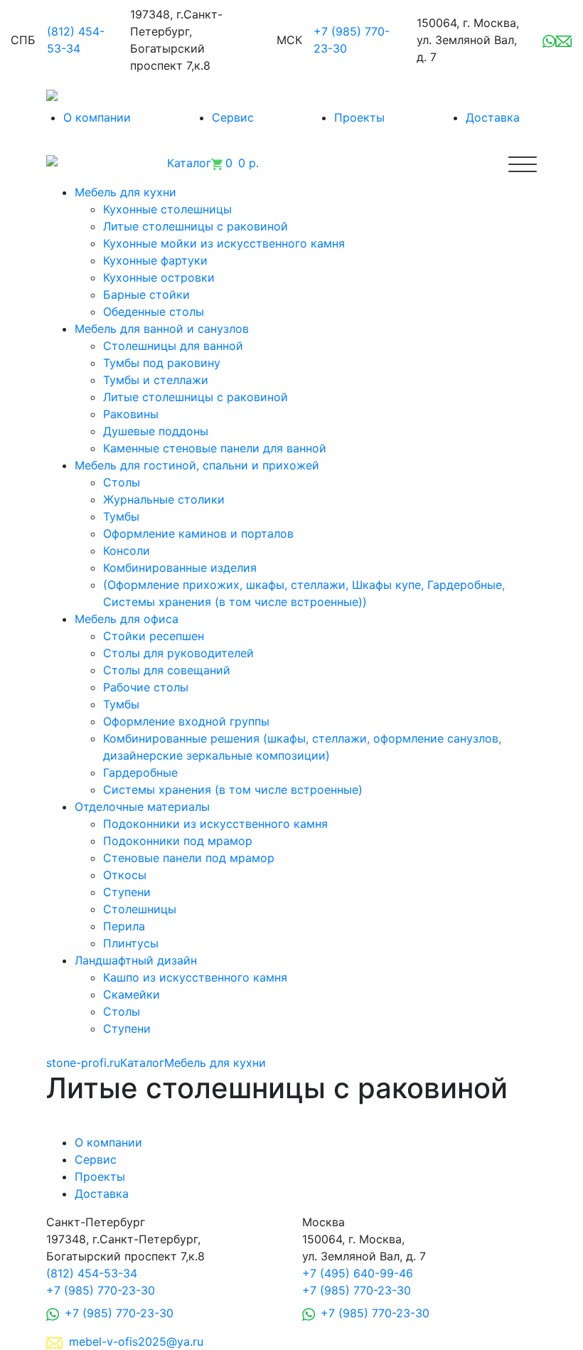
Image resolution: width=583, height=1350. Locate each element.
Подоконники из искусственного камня (215, 824)
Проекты (359, 117)
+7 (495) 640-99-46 (357, 1273)
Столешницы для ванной (173, 346)
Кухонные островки (159, 277)
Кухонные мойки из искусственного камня (224, 243)
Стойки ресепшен (153, 636)
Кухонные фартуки (155, 260)
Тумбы (121, 516)
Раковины (131, 414)
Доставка (493, 117)
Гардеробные (140, 772)
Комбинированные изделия (180, 567)
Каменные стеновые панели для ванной (214, 448)
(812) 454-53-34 (91, 1273)
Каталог (142, 1063)
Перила (124, 926)
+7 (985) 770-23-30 (100, 1290)
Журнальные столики (164, 499)
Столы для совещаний (166, 670)
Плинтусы (131, 943)
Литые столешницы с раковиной (195, 226)
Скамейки (131, 994)
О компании (97, 117)
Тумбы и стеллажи (155, 380)
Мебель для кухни (215, 1063)
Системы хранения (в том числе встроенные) (233, 789)
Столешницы (139, 909)
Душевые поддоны (155, 431)
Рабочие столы (145, 687)
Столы (121, 482)
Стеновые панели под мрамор (188, 858)
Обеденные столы (153, 311)
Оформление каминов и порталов (198, 533)
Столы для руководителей (178, 653)
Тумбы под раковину (161, 363)
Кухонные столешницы (167, 209)
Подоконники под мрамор (177, 841)
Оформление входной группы (186, 721)
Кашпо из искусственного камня (195, 977)
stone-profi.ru (83, 1063)
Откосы (124, 875)
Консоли (126, 550)
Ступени (127, 892)
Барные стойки (146, 294)
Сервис (233, 117)
